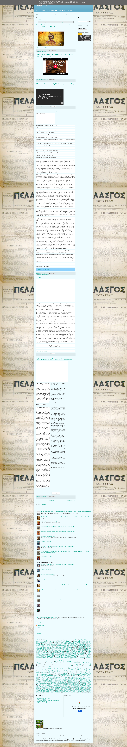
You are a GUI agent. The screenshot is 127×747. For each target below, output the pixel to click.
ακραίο (63, 641)
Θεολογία (75, 661)
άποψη (48, 644)
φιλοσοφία (41, 686)
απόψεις (89, 643)
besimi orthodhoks (83, 687)
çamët (41, 688)
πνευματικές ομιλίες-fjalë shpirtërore (80, 678)
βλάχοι (38, 647)
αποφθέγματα (85, 643)
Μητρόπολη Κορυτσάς (73, 669)
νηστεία (69, 672)
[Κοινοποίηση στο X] (53, 50)
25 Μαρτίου (75, 639)
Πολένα (37, 679)
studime (68, 692)
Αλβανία (68, 641)
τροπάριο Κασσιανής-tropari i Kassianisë (76, 684)
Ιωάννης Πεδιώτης (58, 664)
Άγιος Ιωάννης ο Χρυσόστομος (78, 640)
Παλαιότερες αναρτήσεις (71, 500)
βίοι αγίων (86, 646)
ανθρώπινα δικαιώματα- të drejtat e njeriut (54, 643)
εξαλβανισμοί (37, 659)
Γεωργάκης (63, 648)
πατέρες (76, 677)
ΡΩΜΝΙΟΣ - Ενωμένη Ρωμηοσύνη (42, 630)
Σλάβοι (82, 681)
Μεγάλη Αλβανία (54, 668)
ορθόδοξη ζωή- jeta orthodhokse (81, 674)
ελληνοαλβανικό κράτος (81, 656)
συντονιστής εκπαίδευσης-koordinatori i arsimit (42, 683)
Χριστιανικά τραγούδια (43, 687)
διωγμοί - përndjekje (67, 650)
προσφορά (46, 680)
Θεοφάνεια (89, 661)
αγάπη (85, 639)
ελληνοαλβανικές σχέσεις (49, 656)
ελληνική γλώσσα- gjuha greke (78, 654)
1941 (62, 639)
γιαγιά (74, 648)
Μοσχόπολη (64, 671)
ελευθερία (71, 653)
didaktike (45, 688)
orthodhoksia (79, 691)
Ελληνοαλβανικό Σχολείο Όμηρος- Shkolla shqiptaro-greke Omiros (52, 657)
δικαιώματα (45, 650)
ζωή (39, 661)
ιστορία (90, 663)
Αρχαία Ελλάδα (82, 644)
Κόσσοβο (65, 666)
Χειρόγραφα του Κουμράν (86, 686)
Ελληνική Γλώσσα (70, 654)
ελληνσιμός (59, 658)
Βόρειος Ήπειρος (55, 647)
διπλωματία (55, 650)
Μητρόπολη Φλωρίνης (48, 670)
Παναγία (85, 676)
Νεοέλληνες (61, 672)
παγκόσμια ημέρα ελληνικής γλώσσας (56, 676)
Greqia (79, 688)
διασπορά (79, 649)
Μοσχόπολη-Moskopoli (70, 671)
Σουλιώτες (87, 681)
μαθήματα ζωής (64, 667)
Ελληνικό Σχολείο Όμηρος (60, 655)
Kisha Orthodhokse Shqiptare (85, 689)
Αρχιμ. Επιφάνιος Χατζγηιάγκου (73, 645)
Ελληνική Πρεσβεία (87, 654)
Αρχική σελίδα (39, 19)
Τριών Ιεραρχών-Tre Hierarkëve (59, 684)
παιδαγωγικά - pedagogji (71, 676)
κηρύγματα (39, 665)
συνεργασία (81, 682)
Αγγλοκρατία (88, 639)
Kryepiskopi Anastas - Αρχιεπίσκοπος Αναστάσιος (46, 690)
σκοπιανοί (77, 681)
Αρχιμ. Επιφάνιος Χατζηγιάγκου (84, 645)
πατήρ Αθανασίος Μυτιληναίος (83, 677)
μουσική (75, 671)
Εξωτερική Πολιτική (47, 659)
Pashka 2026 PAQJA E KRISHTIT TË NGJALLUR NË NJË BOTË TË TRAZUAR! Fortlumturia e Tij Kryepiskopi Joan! (49, 701)
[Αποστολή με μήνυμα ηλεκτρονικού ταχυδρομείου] (51, 50)
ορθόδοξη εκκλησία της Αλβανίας (64, 674)
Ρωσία (40, 681)
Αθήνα (50, 641)
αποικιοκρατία (81, 643)
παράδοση (54, 677)
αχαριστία (54, 646)
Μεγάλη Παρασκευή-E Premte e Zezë (74, 668)
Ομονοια (61, 673)
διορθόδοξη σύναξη (50, 650)
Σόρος (84, 681)
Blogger (70, 730)
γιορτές (77, 648)
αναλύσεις (83, 642)
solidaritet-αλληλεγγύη (58, 692)
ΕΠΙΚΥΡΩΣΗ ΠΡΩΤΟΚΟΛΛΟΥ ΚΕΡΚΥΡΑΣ (80, 659)
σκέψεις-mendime (70, 681)
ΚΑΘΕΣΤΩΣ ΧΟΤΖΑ (65, 664)
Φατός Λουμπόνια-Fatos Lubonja (77, 685)
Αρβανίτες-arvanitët (53, 644)
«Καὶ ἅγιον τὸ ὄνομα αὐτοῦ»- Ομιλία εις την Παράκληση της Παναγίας (52, 521)
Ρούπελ (89, 680)
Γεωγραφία (59, 648)
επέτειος (69, 659)
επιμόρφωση (88, 659)
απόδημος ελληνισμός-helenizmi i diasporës (70, 643)
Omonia (64, 691)
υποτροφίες (55, 685)
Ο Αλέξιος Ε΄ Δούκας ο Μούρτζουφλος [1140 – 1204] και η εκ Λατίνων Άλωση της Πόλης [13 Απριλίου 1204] (54, 25)
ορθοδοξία (57, 675)
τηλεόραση (69, 683)
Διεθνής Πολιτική (41, 650)
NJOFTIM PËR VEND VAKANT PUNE (42, 634)
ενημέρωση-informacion (77, 658)
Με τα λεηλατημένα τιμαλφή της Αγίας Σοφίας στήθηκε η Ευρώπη (53, 111)
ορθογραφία (76, 673)
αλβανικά (79, 641)
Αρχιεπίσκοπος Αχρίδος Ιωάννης (51, 645)
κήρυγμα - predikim (87, 664)
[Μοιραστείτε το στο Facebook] (54, 50)
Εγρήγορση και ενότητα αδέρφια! (46, 541)
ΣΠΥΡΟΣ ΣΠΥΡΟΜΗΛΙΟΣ (45, 682)
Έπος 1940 (60, 660)
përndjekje (89, 691)
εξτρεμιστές (42, 659)
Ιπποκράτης (70, 663)
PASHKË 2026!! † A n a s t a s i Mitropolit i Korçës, (44, 702)
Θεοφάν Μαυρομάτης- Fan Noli (82, 661)
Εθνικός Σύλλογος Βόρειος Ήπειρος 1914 (63, 652)
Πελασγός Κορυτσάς (50, 678)
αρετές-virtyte (64, 644)
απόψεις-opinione (41, 644)
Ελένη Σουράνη (67, 653)
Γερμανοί (55, 648)
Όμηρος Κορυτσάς (40, 633)
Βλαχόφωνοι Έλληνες (43, 647)
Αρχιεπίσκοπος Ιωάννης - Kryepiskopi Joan (62, 645)
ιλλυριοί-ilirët (62, 663)
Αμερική (63, 642)
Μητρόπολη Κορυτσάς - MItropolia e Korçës (84, 669)
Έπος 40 (65, 660)
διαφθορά (82, 649)
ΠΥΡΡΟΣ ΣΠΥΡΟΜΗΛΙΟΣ (75, 680)
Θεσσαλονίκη (58, 662)
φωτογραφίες (50, 686)
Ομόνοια (65, 673)
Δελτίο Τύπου (53, 649)
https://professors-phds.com (41, 351)
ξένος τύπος (82, 672)
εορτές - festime (56, 659)
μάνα (83, 667)
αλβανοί (51, 642)
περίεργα (55, 678)
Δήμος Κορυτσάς (67, 649)
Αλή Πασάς (55, 642)
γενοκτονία (48, 648)
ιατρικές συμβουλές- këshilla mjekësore (46, 663)
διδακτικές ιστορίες (87, 649)
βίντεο (39, 108)
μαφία (40, 668)
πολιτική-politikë (45, 679)
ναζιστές (49, 672)
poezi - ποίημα (38, 692)
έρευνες (68, 660)
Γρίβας (50, 649)
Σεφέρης (66, 681)
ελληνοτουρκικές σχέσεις (52, 658)
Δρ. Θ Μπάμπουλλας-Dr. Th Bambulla (76, 650)
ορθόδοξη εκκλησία (55, 674)
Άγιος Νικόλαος (38, 641)
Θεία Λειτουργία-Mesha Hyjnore (68, 661)
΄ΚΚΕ (40, 639)
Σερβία (63, 681)
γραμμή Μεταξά (39, 649)
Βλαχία (90, 646)
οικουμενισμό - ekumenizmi (43, 673)
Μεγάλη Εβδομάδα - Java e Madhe (62, 668)
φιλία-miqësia (88, 685)
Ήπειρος (52, 661)
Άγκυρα (42, 641)
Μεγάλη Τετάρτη (89, 668)
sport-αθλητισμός (64, 692)
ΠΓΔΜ (45, 678)
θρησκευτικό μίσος (71, 662)
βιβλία (79, 646)
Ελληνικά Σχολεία (64, 654)
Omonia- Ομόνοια (68, 691)
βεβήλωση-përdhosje (74, 646)
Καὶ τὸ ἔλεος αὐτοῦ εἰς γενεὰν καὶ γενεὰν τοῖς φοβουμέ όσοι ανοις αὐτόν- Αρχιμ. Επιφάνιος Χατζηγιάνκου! (58, 531)
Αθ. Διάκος (47, 641)
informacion (51, 689)
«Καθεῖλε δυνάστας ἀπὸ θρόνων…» (46, 556)
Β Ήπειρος (58, 646)
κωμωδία (85, 666)
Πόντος (71, 679)
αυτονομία (47, 646)
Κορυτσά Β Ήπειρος (39, 666)
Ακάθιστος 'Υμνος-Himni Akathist (57, 641)
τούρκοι (44, 684)
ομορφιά (70, 673)
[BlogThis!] (52, 50)
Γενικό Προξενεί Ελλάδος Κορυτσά (83, 647)
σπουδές (40, 682)
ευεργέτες (76, 660)
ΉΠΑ (49, 661)
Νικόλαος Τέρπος (73, 672)
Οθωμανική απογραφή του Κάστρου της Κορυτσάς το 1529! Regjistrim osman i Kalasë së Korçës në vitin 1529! (57, 526)
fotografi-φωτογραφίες (74, 688)
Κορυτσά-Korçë (47, 666)
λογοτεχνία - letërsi (58, 667)
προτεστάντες (64, 680)
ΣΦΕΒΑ (50, 683)
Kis (80, 689)
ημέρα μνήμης (42, 661)
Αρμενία (69, 644)
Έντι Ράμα (88, 658)
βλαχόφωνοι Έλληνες (40, 625)
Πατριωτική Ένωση (41, 678)
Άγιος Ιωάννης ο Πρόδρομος (69, 640)
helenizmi (89, 688)
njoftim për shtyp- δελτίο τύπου (57, 691)
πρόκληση (89, 679)
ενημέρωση (66, 658)
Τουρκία (90, 683)
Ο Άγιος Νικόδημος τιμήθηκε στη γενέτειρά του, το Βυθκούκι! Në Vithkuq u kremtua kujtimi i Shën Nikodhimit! (57, 546)
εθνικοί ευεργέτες (54, 652)
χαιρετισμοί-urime (62, 686)
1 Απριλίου (55, 639)
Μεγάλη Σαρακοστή (83, 668)
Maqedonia (79, 690)
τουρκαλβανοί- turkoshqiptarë (84, 683)
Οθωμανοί (89, 672)
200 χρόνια (70, 639)
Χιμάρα (37, 687)
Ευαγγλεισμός (72, 660)
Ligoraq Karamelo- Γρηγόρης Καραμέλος (64, 690)
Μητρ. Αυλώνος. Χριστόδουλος (67, 14)
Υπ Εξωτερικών (47, 685)
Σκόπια (74, 681)
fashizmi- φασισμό (60, 688)
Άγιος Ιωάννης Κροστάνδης (61, 640)
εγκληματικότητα (88, 650)
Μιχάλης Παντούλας (49, 671)
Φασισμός (71, 685)
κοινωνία (59, 665)
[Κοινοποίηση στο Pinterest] (55, 50)
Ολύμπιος (53, 673)
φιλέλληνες (84, 685)
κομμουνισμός (70, 665)
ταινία (64, 683)
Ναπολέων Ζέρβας (56, 672)
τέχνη (66, 683)
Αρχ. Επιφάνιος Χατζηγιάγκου (55, 14)
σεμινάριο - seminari (49, 681)
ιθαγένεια (58, 663)
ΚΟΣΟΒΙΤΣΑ (61, 666)
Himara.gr (38, 616)
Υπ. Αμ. (51, 685)
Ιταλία (54, 664)
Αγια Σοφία (41, 640)
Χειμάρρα (67, 686)
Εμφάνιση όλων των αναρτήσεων (65, 22)
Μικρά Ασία (44, 671)
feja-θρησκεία (66, 688)
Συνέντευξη (77, 682)
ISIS (62, 689)
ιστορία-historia (45, 51)
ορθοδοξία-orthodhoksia (46, 274)
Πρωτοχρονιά (69, 680)
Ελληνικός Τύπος (82, 655)
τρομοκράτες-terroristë (67, 684)
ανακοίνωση (79, 642)
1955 (64, 639)
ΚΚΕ (42, 665)
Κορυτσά (88, 665)
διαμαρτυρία (75, 649)
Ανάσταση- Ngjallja (88, 642)
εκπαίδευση (52, 653)
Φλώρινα (46, 686)
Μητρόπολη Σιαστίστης (40, 670)
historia (47, 689)
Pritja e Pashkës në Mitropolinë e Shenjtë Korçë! (43, 697)
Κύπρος (75, 666)
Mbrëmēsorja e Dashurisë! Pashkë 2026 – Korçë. (43, 698)
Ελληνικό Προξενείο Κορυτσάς (50, 655)
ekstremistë (48, 688)
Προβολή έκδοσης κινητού (56, 502)
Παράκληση (58, 677)
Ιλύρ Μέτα (66, 663)
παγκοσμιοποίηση (64, 676)
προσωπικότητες (59, 680)
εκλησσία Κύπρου (43, 653)
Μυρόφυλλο (39, 627)
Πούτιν (74, 679)
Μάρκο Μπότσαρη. (88, 667)
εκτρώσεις (62, 653)
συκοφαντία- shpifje (52, 682)
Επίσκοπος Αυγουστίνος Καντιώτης (40, 660)
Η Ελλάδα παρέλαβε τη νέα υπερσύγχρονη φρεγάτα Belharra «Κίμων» (47, 617)
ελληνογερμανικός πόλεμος (73, 657)
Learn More (83, 2)
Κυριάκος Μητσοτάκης (80, 666)
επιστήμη (48, 660)
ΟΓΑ (86, 672)
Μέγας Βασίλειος (44, 669)
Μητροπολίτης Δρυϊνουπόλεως (68, 670)
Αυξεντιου (44, 646)
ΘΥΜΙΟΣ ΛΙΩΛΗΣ (76, 662)
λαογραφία (40, 667)
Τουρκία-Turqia (39, 684)
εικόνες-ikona (71, 652)
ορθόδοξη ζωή (73, 674)
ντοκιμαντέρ (78, 672)
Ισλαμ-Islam (77, 663)
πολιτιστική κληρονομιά (66, 679)
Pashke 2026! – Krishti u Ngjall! (41, 699)
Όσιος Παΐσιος (87, 675)
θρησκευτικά (65, 662)
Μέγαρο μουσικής (39, 669)
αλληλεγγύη (59, 642)
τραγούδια (48, 684)
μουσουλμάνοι (84, 671)
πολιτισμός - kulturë (58, 679)
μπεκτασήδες (88, 671)
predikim (45, 692)
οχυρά (40, 676)
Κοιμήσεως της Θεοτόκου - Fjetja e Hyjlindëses (50, 665)
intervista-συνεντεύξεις (58, 689)
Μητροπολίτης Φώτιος (38, 671)
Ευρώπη (79, 660)
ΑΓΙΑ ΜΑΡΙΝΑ (37, 640)
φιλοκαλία (37, 686)
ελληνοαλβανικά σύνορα (39, 656)
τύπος (43, 685)
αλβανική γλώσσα (85, 641)
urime (84, 692)
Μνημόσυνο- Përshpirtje (59, 671)
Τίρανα (73, 683)
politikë (42, 692)
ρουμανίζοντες (85, 680)
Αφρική (51, 646)
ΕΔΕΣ (42, 651)
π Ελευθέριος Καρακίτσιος (46, 676)
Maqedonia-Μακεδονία (84, 690)
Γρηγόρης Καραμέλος (45, 649)
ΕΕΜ (46, 651)
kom (90, 689)
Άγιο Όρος (46, 640)
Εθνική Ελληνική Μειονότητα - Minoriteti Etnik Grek (75, 651)
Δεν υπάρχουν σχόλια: (45, 50)
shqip (48, 692)
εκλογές (47, 653)
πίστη (63, 678)
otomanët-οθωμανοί (84, 691)
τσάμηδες (84, 684)
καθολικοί (74, 664)
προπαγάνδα (37, 680)
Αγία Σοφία (39, 277)
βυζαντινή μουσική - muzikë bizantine (63, 647)
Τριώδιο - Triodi (52, 684)
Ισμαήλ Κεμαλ (85, 663)
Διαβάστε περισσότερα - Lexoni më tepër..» (42, 47)
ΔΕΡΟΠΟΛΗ (58, 649)
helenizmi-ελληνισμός (39, 689)
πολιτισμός (51, 679)
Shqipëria (52, 692)
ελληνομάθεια (39, 658)
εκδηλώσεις (79, 652)
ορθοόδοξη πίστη (81, 675)
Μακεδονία (68, 667)
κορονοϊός (84, 665)
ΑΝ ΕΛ (66, 642)
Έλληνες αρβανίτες (44, 654)
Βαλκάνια (68, 646)
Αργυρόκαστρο (59, 644)
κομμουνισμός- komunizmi (77, 665)
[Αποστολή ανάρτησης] (49, 50)
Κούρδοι (69, 666)
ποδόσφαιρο (88, 678)
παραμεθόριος (62, 677)
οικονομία (37, 673)
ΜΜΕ (54, 671)
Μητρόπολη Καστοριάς (59, 669)
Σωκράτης (60, 683)
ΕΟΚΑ (52, 659)
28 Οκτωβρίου (81, 639)
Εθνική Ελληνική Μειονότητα (59, 651)
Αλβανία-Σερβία (75, 641)
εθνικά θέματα (50, 651)
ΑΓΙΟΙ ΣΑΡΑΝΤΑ (55, 640)
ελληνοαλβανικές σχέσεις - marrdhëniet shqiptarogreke (66, 656)
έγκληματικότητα (38, 651)
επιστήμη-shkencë (52, 660)
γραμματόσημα (89, 648)
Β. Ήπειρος (64, 646)
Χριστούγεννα (49, 687)
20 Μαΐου (67, 639)
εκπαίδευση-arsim (58, 653)
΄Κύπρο (43, 639)
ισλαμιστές (81, 663)
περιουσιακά (60, 678)
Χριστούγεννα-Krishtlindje (56, 687)
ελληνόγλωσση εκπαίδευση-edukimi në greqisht (85, 657)
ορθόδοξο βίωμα (74, 675)
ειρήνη (75, 652)
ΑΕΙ (44, 641)
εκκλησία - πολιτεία (87, 652)
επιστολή (57, 660)
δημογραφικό (62, 649)
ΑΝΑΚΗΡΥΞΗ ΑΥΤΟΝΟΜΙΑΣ (72, 642)
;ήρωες (37, 639)
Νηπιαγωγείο (65, 672)
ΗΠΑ (46, 661)
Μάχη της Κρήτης (44, 668)
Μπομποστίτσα (38, 672)
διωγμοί (59, 650)
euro (51, 688)
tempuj (76, 692)
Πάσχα (66, 677)
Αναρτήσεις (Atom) (43, 504)
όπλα (73, 673)
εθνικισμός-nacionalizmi (47, 652)
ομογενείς (57, 673)
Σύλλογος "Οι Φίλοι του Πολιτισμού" (61, 682)
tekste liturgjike (72, 692)
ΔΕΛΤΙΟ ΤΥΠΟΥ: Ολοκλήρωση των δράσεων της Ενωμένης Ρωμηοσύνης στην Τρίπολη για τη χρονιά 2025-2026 (53, 630)
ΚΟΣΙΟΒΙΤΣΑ (53, 666)
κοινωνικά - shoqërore (64, 665)
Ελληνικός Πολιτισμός (74, 655)
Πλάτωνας (66, 678)
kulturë (57, 690)
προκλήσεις (85, 679)
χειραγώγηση (71, 686)
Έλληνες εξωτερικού (51, 654)
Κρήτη (72, 666)
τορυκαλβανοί (77, 683)
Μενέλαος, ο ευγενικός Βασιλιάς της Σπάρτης (48, 536)
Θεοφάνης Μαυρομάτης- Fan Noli (40, 662)
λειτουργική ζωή (52, 667)
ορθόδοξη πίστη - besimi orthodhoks (46, 675)
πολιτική (40, 679)
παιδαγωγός (77, 676)
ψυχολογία (72, 687)
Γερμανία (52, 648)
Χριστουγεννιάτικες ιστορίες (66, 687)
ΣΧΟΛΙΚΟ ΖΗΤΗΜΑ (55, 683)
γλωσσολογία (81, 648)
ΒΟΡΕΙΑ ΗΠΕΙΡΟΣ (49, 647)
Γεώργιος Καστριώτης (69, 648)
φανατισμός (67, 685)
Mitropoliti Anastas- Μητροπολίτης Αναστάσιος (46, 691)
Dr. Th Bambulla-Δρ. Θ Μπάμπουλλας (41, 14)
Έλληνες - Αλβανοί (38, 654)
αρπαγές (77, 644)
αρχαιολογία (88, 644)
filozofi (69, 688)
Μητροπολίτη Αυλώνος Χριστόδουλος (57, 670)
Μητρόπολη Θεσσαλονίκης (51, 669)
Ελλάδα (74, 653)
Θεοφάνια (47, 662)
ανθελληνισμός (38, 643)
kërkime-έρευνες (77, 689)
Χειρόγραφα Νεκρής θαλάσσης (78, 686)
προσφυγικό (50, 680)
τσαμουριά (40, 685)
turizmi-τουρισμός (80, 692)
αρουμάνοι (72, 644)
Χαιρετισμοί (57, 686)
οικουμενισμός (49, 673)
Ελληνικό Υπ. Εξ (67, 655)
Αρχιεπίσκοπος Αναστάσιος (40, 645)
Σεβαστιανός (44, 681)
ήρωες (56, 661)
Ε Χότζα (83, 650)
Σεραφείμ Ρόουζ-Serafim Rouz (57, 681)
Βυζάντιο (70, 647)
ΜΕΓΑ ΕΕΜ (49, 668)
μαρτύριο (37, 668)
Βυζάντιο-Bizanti (40, 51)
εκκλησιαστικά (37, 653)
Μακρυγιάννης (80, 667)
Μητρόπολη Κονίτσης (65, 669)
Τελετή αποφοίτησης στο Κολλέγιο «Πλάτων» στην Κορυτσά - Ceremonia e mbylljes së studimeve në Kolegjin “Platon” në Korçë (60, 579)
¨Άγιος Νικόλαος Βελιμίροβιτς (49, 639)
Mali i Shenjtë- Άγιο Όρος (74, 690)
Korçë (37, 690)
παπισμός (50, 677)
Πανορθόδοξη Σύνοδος (45, 677)
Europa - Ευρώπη (55, 688)
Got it (87, 2)
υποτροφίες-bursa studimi (61, 685)
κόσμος (57, 666)
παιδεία (81, 676)
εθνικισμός (39, 652)
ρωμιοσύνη (37, 681)
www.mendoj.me (39, 622)
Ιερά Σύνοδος (54, 663)
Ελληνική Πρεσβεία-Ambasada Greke (40, 655)
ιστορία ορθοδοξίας (41, 664)
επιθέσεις (73, 659)
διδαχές (37, 650)
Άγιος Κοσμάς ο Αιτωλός (87, 640)
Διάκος (71, 649)
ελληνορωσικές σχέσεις (45, 658)
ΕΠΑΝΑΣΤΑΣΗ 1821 (63, 659)
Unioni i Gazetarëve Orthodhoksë (42, 619)
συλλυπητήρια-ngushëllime (71, 682)
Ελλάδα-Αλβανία (81, 653)
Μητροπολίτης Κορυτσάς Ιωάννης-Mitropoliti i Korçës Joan (82, 670)
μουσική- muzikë (79, 671)
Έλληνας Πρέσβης (88, 653)
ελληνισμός (87, 655)
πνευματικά (71, 678)
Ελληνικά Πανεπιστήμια (58, 654)
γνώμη (85, 648)
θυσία (80, 662)
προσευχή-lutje (42, 680)
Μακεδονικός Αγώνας (74, 667)
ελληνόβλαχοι (66, 657)
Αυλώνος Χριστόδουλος (39, 646)
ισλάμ (73, 663)
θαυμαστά (60, 661)
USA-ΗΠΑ (87, 692)
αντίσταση (62, 643)
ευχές (87, 660)
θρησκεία (62, 662)
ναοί (52, 672)
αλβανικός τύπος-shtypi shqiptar (44, 642)
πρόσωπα (55, 680)
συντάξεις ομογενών (87, 682)
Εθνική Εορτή (89, 651)
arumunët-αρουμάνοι (77, 687)
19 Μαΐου (59, 639)
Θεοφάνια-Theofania (52, 662)
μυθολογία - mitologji (44, 672)
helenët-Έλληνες (83, 688)
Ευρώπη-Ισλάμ (84, 660)
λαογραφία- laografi (46, 667)
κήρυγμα (81, 664)
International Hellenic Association (44, 269)
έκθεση (83, 652)
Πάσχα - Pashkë (71, 677)
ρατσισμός (81, 680)
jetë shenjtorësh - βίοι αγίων (68, 689)
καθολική (70, 664)
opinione (74, 691)
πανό (40, 677)
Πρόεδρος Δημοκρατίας (79, 679)
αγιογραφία (49, 640)
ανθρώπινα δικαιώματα (45, 643)
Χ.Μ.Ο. (54, 686)
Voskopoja (40, 693)
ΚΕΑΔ (77, 664)
